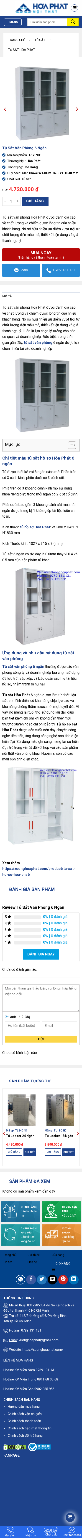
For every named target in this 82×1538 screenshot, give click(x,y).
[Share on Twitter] (42, 1280)
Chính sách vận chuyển (25, 1414)
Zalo (24, 270)
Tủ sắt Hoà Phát (21, 50)
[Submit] (73, 22)
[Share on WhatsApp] (21, 1280)
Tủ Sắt (39, 40)
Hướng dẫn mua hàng (24, 1407)
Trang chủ (16, 40)
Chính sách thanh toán (24, 1421)
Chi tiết (30, 1152)
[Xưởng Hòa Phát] (33, 8)
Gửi (41, 1039)
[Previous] (4, 1133)
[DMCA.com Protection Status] (14, 1447)
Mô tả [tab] (7, 296)
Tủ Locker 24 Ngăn (20, 1136)
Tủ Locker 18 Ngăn (59, 1136)
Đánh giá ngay (41, 954)
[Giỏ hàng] (74, 8)
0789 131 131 (64, 270)
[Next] (77, 1133)
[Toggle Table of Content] (70, 445)
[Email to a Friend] (52, 1280)
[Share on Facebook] (31, 1280)
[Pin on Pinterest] (63, 1280)
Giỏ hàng (35, 201)
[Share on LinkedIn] (74, 1280)
